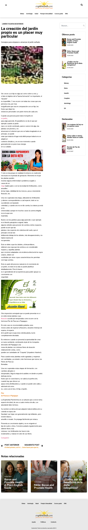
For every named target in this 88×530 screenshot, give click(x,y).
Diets (66, 88)
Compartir (4, 438)
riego (3, 186)
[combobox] (72, 26)
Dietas (22, 13)
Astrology (67, 103)
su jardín (4, 118)
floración (4, 318)
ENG (66, 13)
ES (65, 108)
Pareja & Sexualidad (46, 13)
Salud (36, 13)
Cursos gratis (59, 13)
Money (66, 83)
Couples (67, 98)
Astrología (29, 13)
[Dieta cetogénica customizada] (22, 170)
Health (66, 93)
